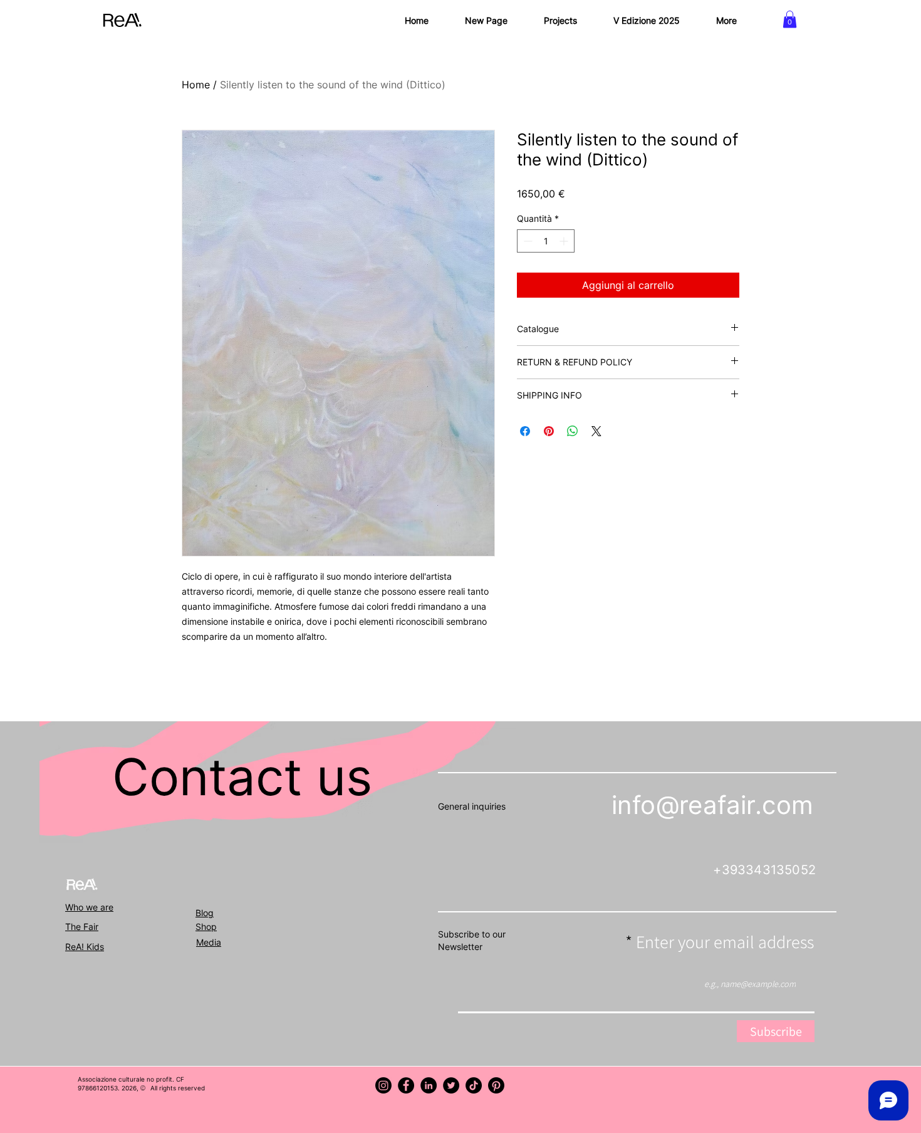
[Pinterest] (496, 1085)
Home (196, 84)
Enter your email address (725, 942)
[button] (790, 19)
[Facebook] (406, 1085)
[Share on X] (596, 431)
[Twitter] (451, 1085)
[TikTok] (474, 1085)
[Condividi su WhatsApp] (572, 431)
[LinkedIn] (428, 1085)
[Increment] (565, 241)
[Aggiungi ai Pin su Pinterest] (548, 431)
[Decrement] (526, 241)
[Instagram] (383, 1085)
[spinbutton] (545, 241)
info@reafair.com (712, 805)
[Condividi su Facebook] (525, 431)
